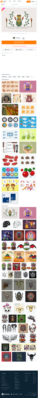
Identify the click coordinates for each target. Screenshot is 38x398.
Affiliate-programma (17, 378)
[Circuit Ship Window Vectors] (10, 122)
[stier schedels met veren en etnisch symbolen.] (4, 274)
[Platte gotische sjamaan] (27, 86)
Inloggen (33, 1)
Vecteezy (3, 376)
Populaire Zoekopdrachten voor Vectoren (17, 381)
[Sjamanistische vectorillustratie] (29, 224)
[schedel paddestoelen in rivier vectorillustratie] (19, 356)
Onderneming (4, 379)
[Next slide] (34, 76)
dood (32, 76)
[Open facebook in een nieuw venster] (11, 393)
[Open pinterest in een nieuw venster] (16, 393)
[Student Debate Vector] (10, 185)
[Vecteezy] (2, 2)
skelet (19, 76)
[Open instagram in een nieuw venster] (13, 393)
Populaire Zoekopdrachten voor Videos (17, 387)
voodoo (27, 76)
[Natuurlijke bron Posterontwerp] (27, 147)
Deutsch (33, 379)
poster (10, 76)
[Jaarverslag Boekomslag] (10, 197)
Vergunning (17, 375)
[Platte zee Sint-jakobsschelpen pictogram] (27, 109)
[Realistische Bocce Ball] (27, 172)
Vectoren (4, 1)
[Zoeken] (33, 4)
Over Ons (26, 378)
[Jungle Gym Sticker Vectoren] (27, 185)
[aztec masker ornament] (6, 356)
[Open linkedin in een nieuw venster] (14, 393)
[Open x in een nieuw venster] (19, 393)
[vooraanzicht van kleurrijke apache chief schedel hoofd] (30, 296)
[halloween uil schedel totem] (13, 318)
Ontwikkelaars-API (5, 382)
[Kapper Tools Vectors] (10, 147)
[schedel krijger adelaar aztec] (10, 274)
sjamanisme (4, 76)
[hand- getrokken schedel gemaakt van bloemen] (16, 347)
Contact (26, 376)
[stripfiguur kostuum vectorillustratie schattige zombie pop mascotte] (4, 266)
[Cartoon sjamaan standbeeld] (10, 212)
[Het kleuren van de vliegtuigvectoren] (27, 122)
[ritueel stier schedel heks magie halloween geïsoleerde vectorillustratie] (31, 356)
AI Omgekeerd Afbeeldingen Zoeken (5, 384)
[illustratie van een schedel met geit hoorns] (16, 266)
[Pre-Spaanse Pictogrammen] (10, 86)
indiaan (14, 76)
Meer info (3, 54)
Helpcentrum (27, 375)
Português (34, 378)
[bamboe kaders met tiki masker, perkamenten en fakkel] (17, 97)
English (33, 375)
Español (33, 376)
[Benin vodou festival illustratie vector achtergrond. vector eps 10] (7, 256)
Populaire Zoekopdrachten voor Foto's (17, 384)
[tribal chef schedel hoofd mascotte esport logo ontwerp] (5, 347)
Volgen (23, 38)
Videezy (3, 378)
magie (23, 76)
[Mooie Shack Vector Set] (27, 160)
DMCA (16, 376)
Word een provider (26, 380)
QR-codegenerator (5, 388)
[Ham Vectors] (10, 160)
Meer (4, 2)
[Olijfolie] (27, 134)
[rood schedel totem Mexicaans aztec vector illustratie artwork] (21, 318)
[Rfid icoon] (10, 172)
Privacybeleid (34, 394)
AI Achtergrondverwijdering (6, 386)
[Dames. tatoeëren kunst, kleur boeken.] (10, 327)
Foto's (10, 1)
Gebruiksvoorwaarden (27, 394)
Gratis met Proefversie (19, 42)
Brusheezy (3, 375)
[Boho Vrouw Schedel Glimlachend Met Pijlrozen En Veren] (29, 97)
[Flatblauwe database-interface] (10, 134)
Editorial (19, 1)
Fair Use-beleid (32, 394)
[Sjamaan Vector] (6, 97)
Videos (14, 1)
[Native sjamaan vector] (10, 109)
